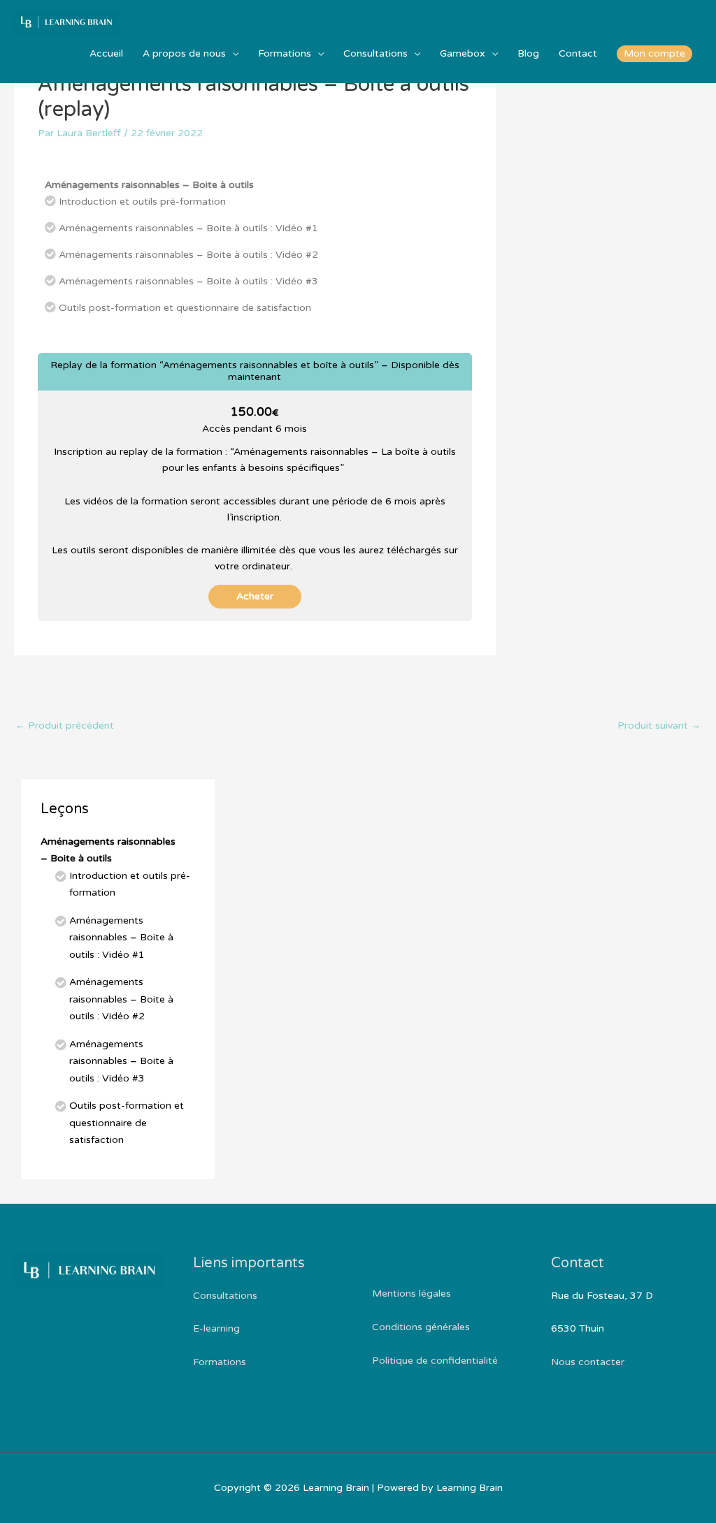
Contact (578, 53)
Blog (528, 53)
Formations (284, 53)
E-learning (216, 1328)
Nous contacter (587, 1362)
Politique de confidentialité (435, 1361)
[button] (654, 53)
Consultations (375, 53)
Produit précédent (64, 725)
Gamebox (462, 53)
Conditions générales (421, 1327)
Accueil (106, 53)
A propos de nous (184, 53)
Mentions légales (411, 1293)
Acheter (254, 596)
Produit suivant (659, 725)
